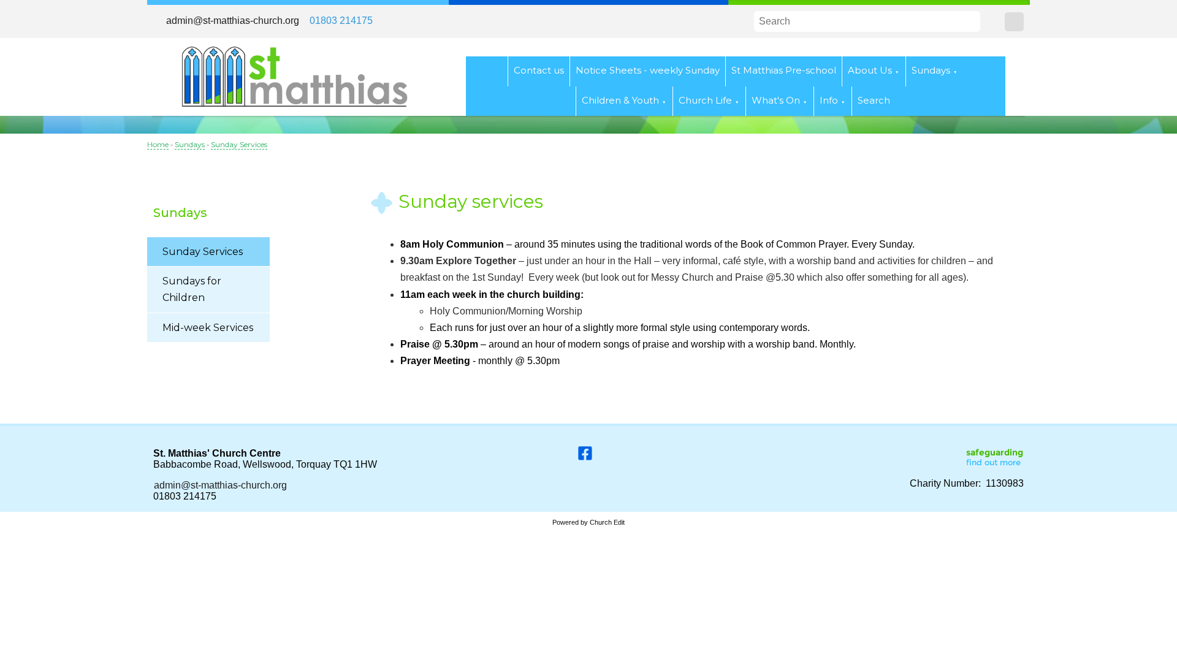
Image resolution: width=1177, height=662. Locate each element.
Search (874, 100)
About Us (870, 70)
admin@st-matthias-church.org (232, 20)
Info (829, 100)
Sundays (931, 70)
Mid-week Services (207, 327)
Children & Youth (620, 100)
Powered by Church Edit (588, 522)
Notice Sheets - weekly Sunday (648, 70)
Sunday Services (239, 144)
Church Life (705, 100)
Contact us (539, 70)
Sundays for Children (191, 289)
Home (158, 144)
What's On (776, 100)
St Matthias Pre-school (783, 70)
